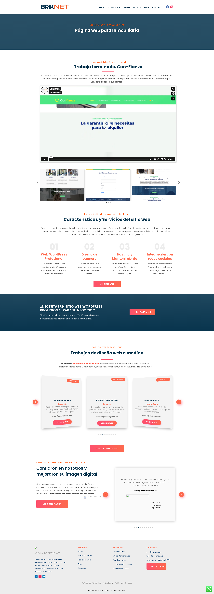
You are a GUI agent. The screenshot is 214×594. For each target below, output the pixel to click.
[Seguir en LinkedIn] (43, 576)
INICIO (102, 8)
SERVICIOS (113, 8)
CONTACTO (157, 8)
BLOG (146, 8)
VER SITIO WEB (107, 284)
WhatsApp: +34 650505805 (158, 560)
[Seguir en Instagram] (40, 576)
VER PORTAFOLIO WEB (107, 448)
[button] (37, 182)
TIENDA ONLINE (73, 381)
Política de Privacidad (91, 583)
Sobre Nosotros (85, 555)
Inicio (80, 551)
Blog (80, 564)
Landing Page (119, 551)
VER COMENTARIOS (52, 504)
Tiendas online (119, 560)
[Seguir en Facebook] (36, 576)
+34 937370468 (156, 556)
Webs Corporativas (121, 556)
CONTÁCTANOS (143, 312)
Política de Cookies (123, 583)
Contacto (82, 568)
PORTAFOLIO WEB (132, 8)
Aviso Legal (108, 583)
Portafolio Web (84, 560)
